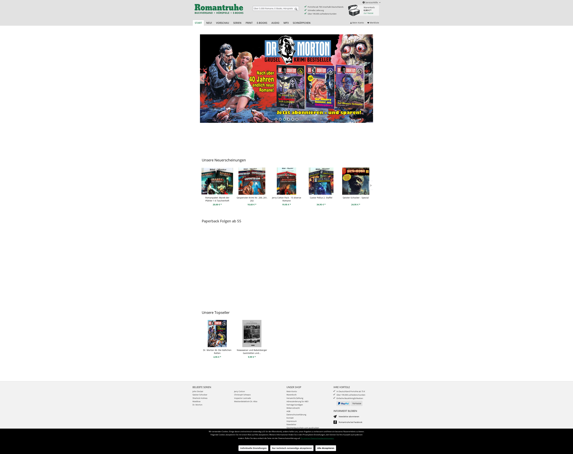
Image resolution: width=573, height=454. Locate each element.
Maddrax (196, 401)
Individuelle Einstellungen (253, 448)
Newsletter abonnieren (349, 416)
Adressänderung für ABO (297, 401)
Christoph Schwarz (242, 394)
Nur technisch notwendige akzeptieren (292, 448)
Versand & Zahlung (294, 398)
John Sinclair (197, 391)
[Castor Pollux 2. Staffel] (321, 181)
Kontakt (290, 417)
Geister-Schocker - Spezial (356, 197)
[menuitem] (276, 8)
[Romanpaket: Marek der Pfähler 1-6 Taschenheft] (217, 181)
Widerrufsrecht (293, 408)
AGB (288, 411)
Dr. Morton (197, 404)
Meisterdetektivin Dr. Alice (245, 401)
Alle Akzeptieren (325, 448)
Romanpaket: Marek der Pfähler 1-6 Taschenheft (217, 199)
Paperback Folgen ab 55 (221, 220)
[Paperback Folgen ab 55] (286, 268)
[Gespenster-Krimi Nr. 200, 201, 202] (252, 181)
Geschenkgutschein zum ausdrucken (302, 427)
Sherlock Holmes (199, 398)
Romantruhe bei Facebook (350, 422)
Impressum (291, 421)
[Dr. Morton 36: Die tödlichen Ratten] (217, 333)
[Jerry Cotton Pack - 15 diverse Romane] (286, 181)
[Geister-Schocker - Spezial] (356, 181)
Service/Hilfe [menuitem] (371, 2)
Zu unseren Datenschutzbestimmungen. (317, 438)
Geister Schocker (199, 394)
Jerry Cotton (239, 391)
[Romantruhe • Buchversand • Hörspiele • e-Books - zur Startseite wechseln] (219, 11)
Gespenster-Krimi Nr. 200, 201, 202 (252, 199)
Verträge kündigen (294, 404)
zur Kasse (368, 13)
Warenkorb (291, 394)
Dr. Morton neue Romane (286, 78)
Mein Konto (291, 391)
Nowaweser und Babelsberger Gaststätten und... (252, 351)
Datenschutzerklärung (296, 414)
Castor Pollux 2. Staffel (321, 197)
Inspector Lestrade (242, 398)
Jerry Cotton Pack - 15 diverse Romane (286, 199)
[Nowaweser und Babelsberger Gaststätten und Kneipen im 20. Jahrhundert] (252, 333)
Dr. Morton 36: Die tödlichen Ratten (217, 351)
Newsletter (291, 424)
